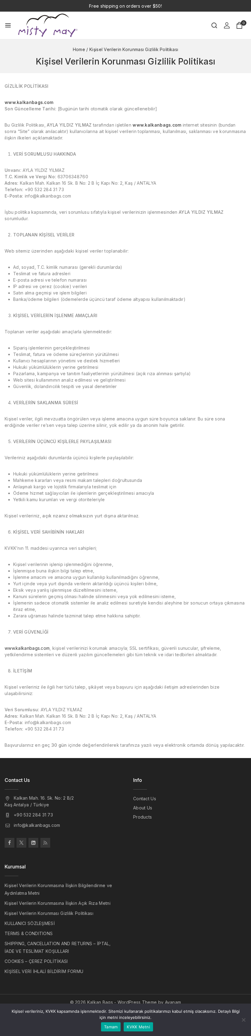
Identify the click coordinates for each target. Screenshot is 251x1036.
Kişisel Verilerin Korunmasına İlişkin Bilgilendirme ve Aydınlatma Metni (58, 889)
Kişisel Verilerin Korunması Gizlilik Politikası (49, 913)
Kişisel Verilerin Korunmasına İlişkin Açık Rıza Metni (58, 903)
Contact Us (144, 798)
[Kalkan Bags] (48, 25)
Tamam (111, 1026)
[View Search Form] (214, 25)
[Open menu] (8, 25)
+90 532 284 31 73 (33, 814)
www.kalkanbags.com (27, 648)
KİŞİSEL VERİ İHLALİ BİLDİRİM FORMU (44, 971)
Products (142, 817)
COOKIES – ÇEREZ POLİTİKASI (36, 961)
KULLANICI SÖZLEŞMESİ (30, 923)
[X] (21, 843)
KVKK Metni (138, 1026)
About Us (142, 807)
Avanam (173, 1002)
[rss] (45, 843)
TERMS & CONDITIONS (29, 933)
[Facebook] (9, 843)
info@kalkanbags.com (37, 825)
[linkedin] (33, 843)
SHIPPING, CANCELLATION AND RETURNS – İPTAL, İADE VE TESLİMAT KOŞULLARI (58, 947)
